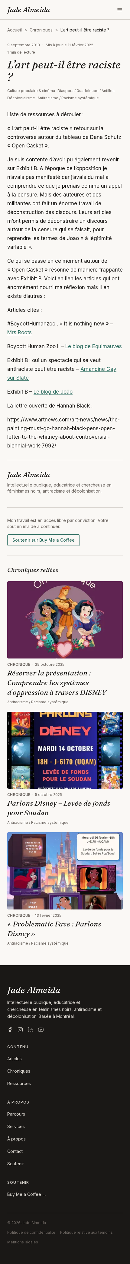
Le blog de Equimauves (93, 346)
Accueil (14, 29)
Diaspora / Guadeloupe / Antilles (86, 90)
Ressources (19, 1083)
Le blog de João (53, 392)
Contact (15, 1151)
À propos (16, 1138)
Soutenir (15, 1163)
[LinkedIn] (30, 1029)
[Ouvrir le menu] (119, 9)
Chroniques (41, 29)
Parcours (16, 1114)
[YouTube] (41, 1029)
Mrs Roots (19, 332)
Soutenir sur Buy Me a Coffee (43, 540)
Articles (14, 1058)
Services (16, 1126)
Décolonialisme (21, 98)
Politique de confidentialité (31, 1232)
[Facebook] (10, 1029)
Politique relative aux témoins (86, 1232)
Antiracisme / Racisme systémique (68, 98)
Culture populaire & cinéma (31, 90)
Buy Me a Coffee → (27, 1194)
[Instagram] (20, 1029)
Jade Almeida (28, 9)
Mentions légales (22, 1242)
